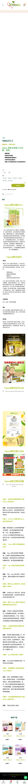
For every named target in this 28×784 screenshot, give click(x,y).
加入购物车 (18, 185)
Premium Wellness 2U (16, 775)
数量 (3, 175)
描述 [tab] (3, 199)
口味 (3, 170)
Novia (7, 734)
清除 (25, 182)
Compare (5, 189)
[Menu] (3, 5)
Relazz (20, 758)
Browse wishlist (13, 189)
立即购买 (7, 739)
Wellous (11, 194)
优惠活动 (3, 782)
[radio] (4, 172)
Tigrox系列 (7, 194)
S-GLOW (20, 734)
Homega (7, 758)
